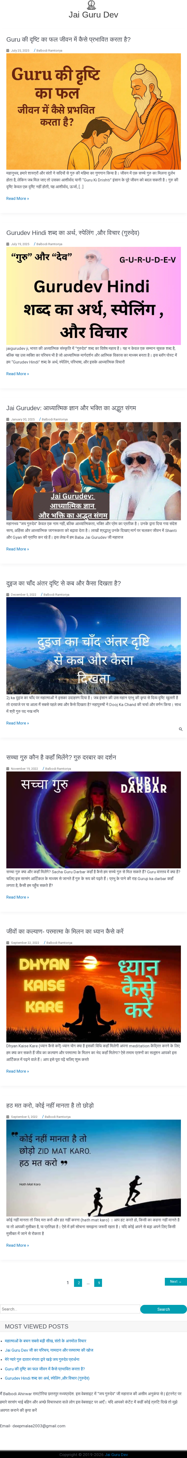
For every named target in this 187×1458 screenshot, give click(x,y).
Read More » (17, 198)
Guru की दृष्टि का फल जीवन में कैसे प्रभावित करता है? (68, 39)
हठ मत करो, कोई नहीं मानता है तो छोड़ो (50, 1105)
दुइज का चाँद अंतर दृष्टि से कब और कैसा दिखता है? (63, 583)
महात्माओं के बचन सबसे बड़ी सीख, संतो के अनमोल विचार (45, 1340)
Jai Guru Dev (93, 14)
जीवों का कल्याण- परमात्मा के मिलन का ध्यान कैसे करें (64, 931)
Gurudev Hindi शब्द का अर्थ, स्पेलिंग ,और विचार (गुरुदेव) (73, 232)
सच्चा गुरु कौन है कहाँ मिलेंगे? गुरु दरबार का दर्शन (61, 757)
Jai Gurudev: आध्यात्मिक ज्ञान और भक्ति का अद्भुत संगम (71, 408)
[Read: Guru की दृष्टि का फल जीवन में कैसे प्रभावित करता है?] (93, 111)
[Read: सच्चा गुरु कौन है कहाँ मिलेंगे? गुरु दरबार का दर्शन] (93, 819)
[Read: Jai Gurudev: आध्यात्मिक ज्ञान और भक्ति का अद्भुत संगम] (93, 470)
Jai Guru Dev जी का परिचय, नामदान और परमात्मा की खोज (49, 1350)
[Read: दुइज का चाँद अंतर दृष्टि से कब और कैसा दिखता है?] (93, 645)
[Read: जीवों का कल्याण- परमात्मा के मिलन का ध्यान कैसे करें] (93, 993)
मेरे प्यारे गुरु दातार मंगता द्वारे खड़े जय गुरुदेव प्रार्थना (42, 1359)
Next (176, 1281)
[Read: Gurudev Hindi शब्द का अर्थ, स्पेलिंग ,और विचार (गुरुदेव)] (93, 295)
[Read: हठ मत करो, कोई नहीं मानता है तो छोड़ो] (93, 1167)
